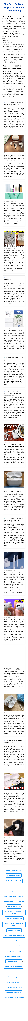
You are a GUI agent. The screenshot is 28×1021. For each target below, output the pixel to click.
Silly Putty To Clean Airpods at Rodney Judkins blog (14, 7)
